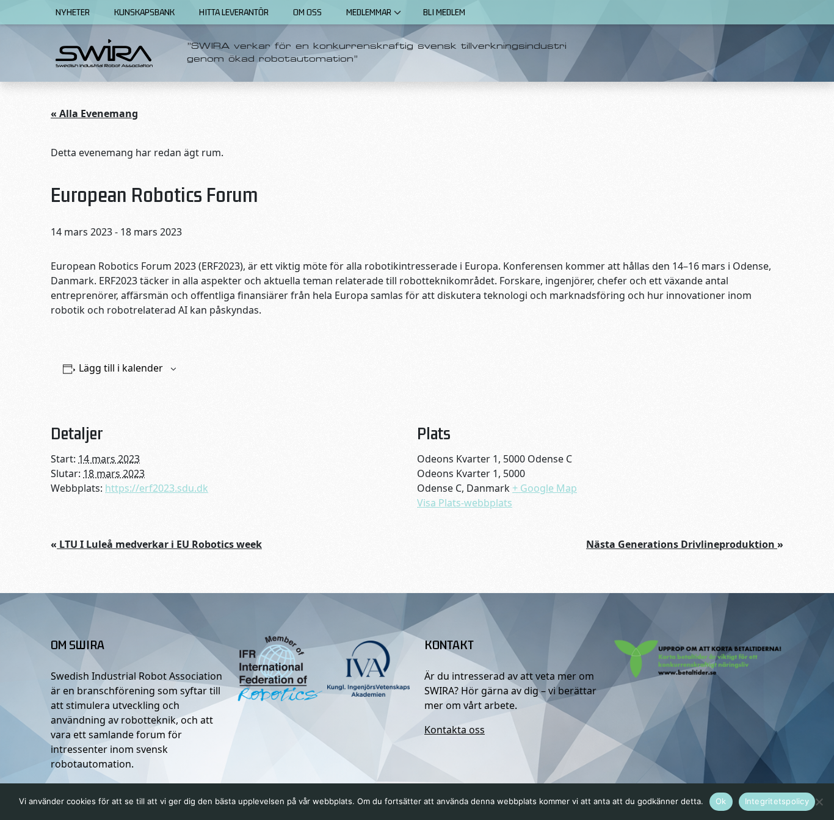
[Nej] (819, 802)
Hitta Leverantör (234, 12)
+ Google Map (544, 488)
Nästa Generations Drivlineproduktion (684, 544)
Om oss (307, 12)
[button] (397, 12)
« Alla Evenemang (94, 113)
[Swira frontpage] (104, 53)
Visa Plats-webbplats (464, 502)
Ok (721, 801)
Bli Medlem (444, 12)
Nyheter (73, 12)
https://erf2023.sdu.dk (156, 488)
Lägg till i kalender (121, 368)
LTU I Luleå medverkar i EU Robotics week (156, 544)
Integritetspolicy (777, 801)
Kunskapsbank (144, 12)
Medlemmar (368, 12)
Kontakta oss (454, 729)
